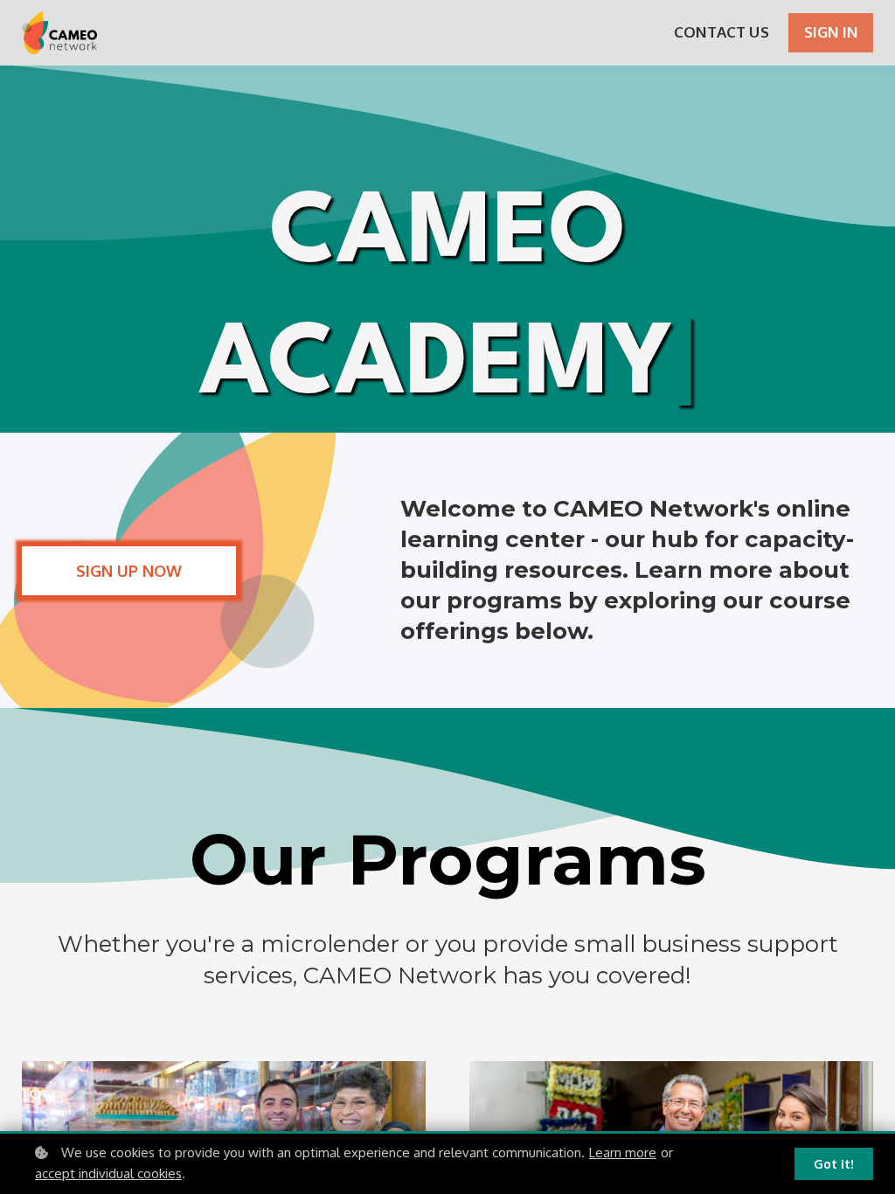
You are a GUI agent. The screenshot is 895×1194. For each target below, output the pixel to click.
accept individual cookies (108, 1173)
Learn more (622, 1152)
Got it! (834, 1163)
